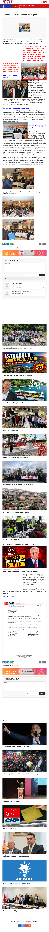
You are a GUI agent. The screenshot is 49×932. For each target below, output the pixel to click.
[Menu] (42, 2)
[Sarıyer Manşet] (7, 1)
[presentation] (7, 6)
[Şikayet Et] (43, 287)
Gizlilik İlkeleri (28, 921)
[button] (40, 244)
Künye (18, 921)
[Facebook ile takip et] (19, 925)
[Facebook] (3, 244)
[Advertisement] (12, 53)
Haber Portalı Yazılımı (9, 930)
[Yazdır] (13, 244)
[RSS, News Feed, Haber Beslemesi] (29, 925)
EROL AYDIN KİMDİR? (8, 597)
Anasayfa (6, 11)
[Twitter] (6, 244)
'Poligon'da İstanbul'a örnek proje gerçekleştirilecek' (26, 6)
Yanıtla (14, 287)
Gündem (11, 11)
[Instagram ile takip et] (26, 925)
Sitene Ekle (35, 921)
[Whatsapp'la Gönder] (11, 244)
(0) (17, 287)
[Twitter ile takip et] (22, 925)
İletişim (22, 921)
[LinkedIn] (8, 244)
